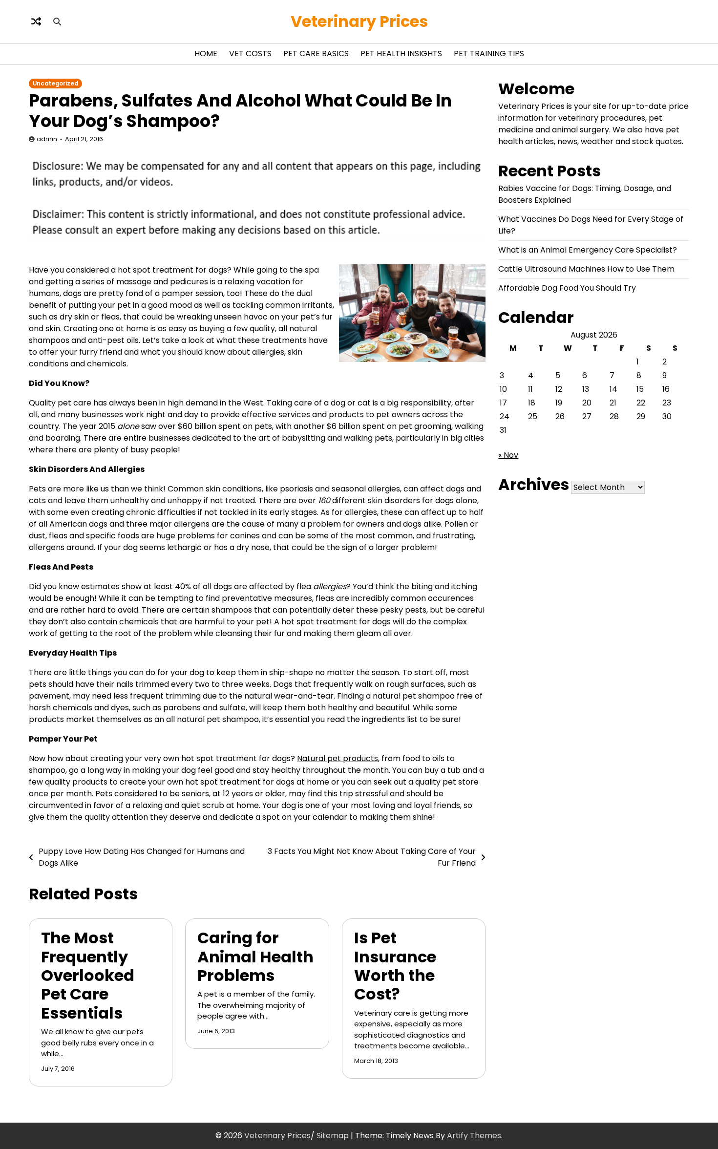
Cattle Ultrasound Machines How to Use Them (586, 269)
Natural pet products (337, 758)
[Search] (57, 21)
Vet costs (250, 53)
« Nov (508, 455)
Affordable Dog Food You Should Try (567, 288)
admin (47, 139)
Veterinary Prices (359, 21)
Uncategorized (55, 83)
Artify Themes (474, 1135)
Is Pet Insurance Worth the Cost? (395, 966)
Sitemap (333, 1135)
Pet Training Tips (489, 53)
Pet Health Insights (401, 53)
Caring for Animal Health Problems (255, 956)
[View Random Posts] (36, 21)
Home (205, 53)
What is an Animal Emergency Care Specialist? (587, 249)
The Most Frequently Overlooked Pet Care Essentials (87, 975)
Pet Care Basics (316, 53)
